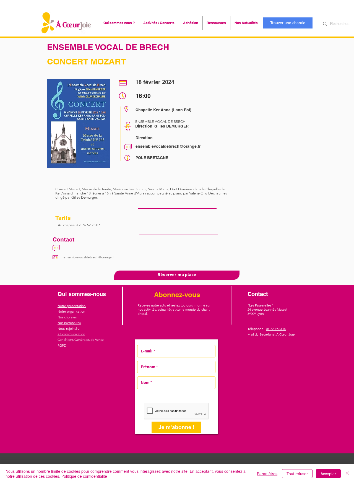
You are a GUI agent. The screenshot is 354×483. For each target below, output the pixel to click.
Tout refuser (297, 473)
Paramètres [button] (267, 473)
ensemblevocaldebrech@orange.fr (168, 146)
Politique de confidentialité (84, 476)
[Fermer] (347, 474)
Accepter (328, 473)
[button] (119, 23)
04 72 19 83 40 (276, 329)
